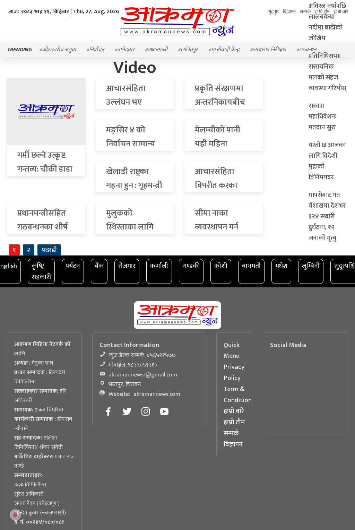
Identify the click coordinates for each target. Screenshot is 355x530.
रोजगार (127, 265)
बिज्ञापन (233, 444)
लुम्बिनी (311, 265)
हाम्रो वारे (234, 411)
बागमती (251, 265)
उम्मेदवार (126, 50)
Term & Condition (238, 394)
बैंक (99, 265)
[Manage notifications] (15, 514)
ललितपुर (189, 50)
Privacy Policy (234, 372)
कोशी (220, 265)
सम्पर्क (231, 433)
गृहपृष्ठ (269, 12)
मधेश (281, 265)
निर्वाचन (96, 50)
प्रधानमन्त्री (157, 50)
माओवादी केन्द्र (225, 50)
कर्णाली (159, 265)
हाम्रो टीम (234, 422)
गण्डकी (191, 265)
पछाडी (49, 249)
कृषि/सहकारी (41, 271)
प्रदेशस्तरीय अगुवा (59, 50)
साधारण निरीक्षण (269, 50)
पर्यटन (73, 265)
